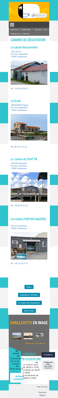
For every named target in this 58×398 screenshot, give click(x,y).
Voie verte (29, 310)
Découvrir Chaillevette (21, 29)
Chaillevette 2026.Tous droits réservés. (48, 365)
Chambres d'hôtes (29, 294)
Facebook (48, 355)
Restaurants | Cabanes (20, 33)
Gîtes (29, 287)
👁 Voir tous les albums (35, 343)
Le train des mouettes (29, 302)
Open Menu (12, 25)
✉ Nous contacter (18, 377)
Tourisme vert (41, 29)
